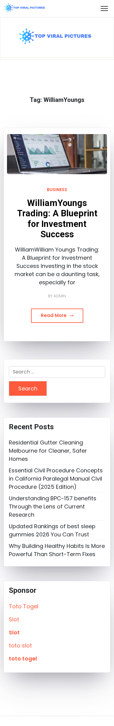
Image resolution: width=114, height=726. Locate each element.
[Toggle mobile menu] (104, 8)
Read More (54, 315)
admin (60, 296)
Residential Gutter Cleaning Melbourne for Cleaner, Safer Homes (48, 451)
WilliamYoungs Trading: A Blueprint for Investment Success (57, 219)
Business (57, 190)
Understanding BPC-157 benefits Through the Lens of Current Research (52, 506)
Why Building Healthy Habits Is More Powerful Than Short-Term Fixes (57, 550)
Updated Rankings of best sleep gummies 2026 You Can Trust (52, 530)
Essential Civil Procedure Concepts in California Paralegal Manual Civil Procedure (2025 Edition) (56, 479)
